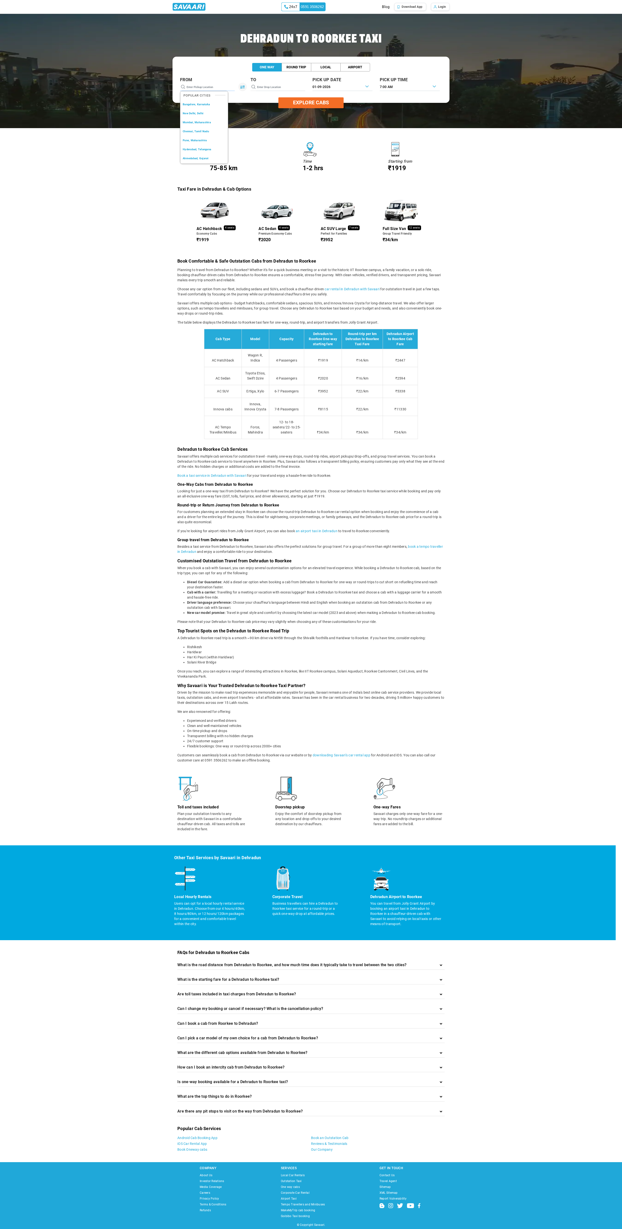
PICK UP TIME (394, 79)
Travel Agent (388, 1181)
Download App (412, 7)
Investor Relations (212, 1181)
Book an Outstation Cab (330, 1138)
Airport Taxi (289, 1198)
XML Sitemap (389, 1192)
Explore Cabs (311, 103)
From (186, 79)
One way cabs (290, 1187)
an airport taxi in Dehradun (316, 531)
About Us (206, 1175)
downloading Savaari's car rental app (341, 755)
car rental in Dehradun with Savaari (352, 289)
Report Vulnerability (393, 1198)
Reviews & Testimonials (329, 1144)
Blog (385, 7)
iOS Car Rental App (192, 1144)
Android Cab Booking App (197, 1138)
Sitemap (385, 1187)
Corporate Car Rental (295, 1192)
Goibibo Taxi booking (295, 1216)
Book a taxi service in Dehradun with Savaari (211, 475)
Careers (205, 1192)
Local (325, 67)
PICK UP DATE (326, 79)
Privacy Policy (209, 1198)
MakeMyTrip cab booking (298, 1210)
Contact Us (387, 1175)
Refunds (205, 1210)
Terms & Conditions (213, 1204)
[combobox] (410, 86)
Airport (355, 67)
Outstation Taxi (291, 1181)
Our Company (322, 1149)
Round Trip (296, 67)
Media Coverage (211, 1187)
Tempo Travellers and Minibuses (303, 1204)
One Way (267, 67)
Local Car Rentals (293, 1175)
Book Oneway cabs (192, 1149)
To (253, 79)
